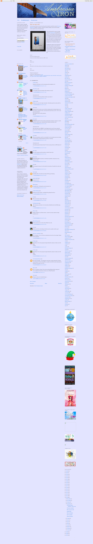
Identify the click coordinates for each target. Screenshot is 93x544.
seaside (66, 246)
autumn (66, 72)
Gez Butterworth (36, 203)
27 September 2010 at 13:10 (39, 116)
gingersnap (67, 153)
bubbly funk (67, 89)
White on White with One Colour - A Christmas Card (25, 93)
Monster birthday (70, 516)
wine (65, 302)
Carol (34, 135)
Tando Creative (67, 51)
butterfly (66, 91)
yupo (66, 305)
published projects (68, 225)
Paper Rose (67, 210)
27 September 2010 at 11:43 (39, 98)
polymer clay (67, 219)
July (68, 520)
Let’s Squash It (67, 186)
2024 (67, 474)
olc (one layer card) (34, 76)
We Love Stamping (21, 127)
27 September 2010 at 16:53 (39, 187)
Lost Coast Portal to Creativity (22, 74)
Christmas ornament (70, 508)
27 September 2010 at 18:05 (39, 200)
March (68, 526)
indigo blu (66, 171)
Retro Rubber (20, 82)
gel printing (67, 147)
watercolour (67, 297)
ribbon (66, 230)
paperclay (66, 215)
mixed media (67, 200)
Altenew (66, 65)
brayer (66, 86)
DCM (66, 121)
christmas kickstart (68, 102)
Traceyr (34, 210)
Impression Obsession (68, 169)
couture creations (68, 108)
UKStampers (67, 284)
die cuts (66, 130)
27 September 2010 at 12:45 (39, 104)
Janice (34, 172)
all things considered (68, 63)
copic (66, 107)
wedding (66, 299)
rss (65, 233)
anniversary (67, 69)
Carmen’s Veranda (68, 95)
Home (18, 20)
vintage (66, 289)
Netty (34, 150)
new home (66, 206)
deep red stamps (67, 125)
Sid (33, 197)
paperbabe (66, 213)
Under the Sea (52, 32)
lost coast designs (68, 189)
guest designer (67, 158)
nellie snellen (67, 203)
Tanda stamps (67, 274)
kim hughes (67, 180)
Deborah (34, 184)
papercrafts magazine (68, 216)
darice (66, 118)
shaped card (67, 252)
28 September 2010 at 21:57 (39, 247)
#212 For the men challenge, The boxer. (25, 76)
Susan (34, 119)
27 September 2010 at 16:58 (39, 194)
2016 (67, 487)
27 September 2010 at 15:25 (39, 154)
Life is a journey (69, 514)
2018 (67, 484)
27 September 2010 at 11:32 (39, 85)
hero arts (66, 163)
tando (66, 275)
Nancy (34, 267)
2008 (67, 533)
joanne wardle (35, 178)
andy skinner (67, 68)
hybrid (66, 166)
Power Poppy (67, 222)
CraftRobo (66, 112)
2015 (67, 489)
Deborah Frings (35, 221)
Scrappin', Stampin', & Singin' (22, 98)
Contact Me (19, 46)
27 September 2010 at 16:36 (39, 175)
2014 (67, 490)
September (69, 503)
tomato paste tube (68, 281)
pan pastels (67, 209)
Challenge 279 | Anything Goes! (25, 84)
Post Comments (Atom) (39, 285)
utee (65, 285)
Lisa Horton (67, 187)
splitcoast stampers (68, 261)
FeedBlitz (23, 42)
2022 (67, 477)
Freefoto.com (19, 164)
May (68, 523)
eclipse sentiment (68, 134)
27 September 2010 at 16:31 (39, 169)
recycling (66, 228)
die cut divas (67, 128)
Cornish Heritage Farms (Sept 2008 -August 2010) (70, 44)
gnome (66, 156)
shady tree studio (68, 251)
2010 (67, 497)
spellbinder (67, 259)
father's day (67, 138)
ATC (65, 71)
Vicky (34, 275)
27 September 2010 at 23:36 (39, 218)
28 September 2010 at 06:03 (39, 230)
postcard (66, 220)
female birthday (67, 141)
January (68, 529)
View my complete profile (22, 155)
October (68, 502)
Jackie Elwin (35, 88)
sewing (66, 249)
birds (66, 81)
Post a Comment (33, 281)
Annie (34, 107)
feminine (66, 143)
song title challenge (68, 258)
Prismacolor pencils (68, 223)
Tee (33, 227)
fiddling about (20, 65)
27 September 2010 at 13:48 (39, 140)
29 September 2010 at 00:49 (39, 264)
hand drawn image (68, 161)
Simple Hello (69, 511)
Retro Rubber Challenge (69, 229)
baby (66, 74)
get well (66, 148)
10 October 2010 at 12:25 (39, 278)
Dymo (66, 133)
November (69, 500)
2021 (67, 479)
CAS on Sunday (21, 106)
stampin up (67, 265)
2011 (67, 495)
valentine (66, 287)
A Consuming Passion (36, 258)
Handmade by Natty (21, 114)
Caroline (34, 82)
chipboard (66, 99)
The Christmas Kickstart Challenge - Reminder (25, 138)
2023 (67, 476)
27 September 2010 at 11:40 (39, 92)
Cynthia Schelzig (36, 190)
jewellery (66, 174)
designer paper (67, 127)
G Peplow (34, 101)
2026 (67, 471)
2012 (67, 494)
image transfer (67, 167)
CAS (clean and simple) (38, 75)
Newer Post (32, 283)
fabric (66, 137)
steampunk (67, 266)
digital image (67, 131)
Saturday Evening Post (69, 239)
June (68, 521)
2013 (67, 492)
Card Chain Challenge (69, 94)
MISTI (66, 199)
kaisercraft (66, 176)
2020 (67, 480)
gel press (66, 145)
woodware (66, 304)
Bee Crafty (67, 78)
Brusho (66, 88)
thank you (66, 278)
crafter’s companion (68, 111)
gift (65, 150)
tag (65, 272)
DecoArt (66, 122)
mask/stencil (67, 194)
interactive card (67, 173)
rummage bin (67, 238)
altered (66, 66)
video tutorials (67, 288)
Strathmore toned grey (68, 268)
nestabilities (67, 204)
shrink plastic (67, 255)
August (68, 518)
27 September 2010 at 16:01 (39, 161)
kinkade (66, 181)
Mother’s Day (67, 202)
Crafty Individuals (68, 114)
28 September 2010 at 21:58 (39, 256)
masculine (59, 75)
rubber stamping (42, 76)
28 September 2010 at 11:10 (39, 238)
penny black (67, 217)
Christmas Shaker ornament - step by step (71, 506)
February (68, 528)
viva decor (66, 292)
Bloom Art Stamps (68, 82)
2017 (67, 485)
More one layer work (35, 24)
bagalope (66, 76)
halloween (66, 160)
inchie (66, 170)
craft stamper (67, 109)
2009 (67, 531)
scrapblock (67, 242)
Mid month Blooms (25, 129)
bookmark (66, 84)
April (68, 524)
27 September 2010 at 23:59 (39, 224)
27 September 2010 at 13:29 (39, 123)
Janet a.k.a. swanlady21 (37, 233)
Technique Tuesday (68, 276)
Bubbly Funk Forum (20, 195)
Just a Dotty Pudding (22, 135)
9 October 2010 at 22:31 (39, 272)
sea (65, 245)
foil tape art (67, 144)
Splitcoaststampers (20, 196)
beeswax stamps (67, 79)
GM (65, 154)
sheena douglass (67, 253)
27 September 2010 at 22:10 (39, 207)
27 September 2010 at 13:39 (39, 132)
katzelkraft (67, 177)
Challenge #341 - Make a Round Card (25, 108)
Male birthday (54, 75)
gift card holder (67, 151)
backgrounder (67, 75)
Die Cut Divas (20, 90)
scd (65, 240)
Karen (34, 156)
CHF (65, 98)
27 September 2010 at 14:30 (39, 147)
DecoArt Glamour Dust (69, 124)
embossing (67, 135)
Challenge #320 (24, 121)
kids (65, 179)
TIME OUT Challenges (22, 119)
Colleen (34, 241)
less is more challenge (68, 184)
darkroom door (46, 75)
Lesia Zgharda (67, 183)
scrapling (66, 243)
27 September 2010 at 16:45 (39, 181)
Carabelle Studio (68, 92)
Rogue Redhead (67, 232)
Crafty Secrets (67, 115)
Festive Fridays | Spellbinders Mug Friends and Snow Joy (22, 116)
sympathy (66, 271)
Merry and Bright (70, 513)
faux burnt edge (67, 140)
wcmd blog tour (67, 298)
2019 (67, 482)
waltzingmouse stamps (69, 295)
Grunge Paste (67, 157)
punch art (66, 226)
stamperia (66, 264)
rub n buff (66, 235)
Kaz (33, 164)
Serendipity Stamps (68, 248)
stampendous (67, 262)
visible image (67, 291)
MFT (66, 197)
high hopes (67, 164)
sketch (66, 256)
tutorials (66, 282)
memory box (67, 196)
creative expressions (68, 117)
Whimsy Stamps (67, 301)
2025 (67, 472)
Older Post (60, 283)
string (66, 269)
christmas (66, 101)
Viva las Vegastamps (68, 294)
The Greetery (67, 279)
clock (66, 104)
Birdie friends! (25, 100)
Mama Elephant (67, 192)
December (69, 498)
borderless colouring (68, 85)
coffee (66, 105)
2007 (67, 535)
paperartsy (66, 212)
